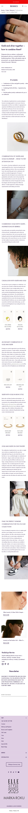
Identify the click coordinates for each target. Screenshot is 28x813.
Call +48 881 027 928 (6, 721)
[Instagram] (3, 664)
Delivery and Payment (6, 727)
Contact (3, 724)
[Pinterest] (5, 664)
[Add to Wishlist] (11, 312)
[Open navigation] (2, 6)
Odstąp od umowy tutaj (14, 764)
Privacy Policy (13, 707)
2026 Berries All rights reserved (14, 806)
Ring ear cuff (8, 384)
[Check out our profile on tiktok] (13, 772)
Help (2, 718)
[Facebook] (8, 664)
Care (2, 735)
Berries (3, 10)
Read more (6, 615)
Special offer (4, 744)
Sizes (2, 738)
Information (5, 757)
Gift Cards (3, 732)
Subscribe (24, 694)
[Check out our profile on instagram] (11, 772)
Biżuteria (12, 10)
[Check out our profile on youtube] (18, 772)
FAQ (2, 741)
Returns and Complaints (6, 729)
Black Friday (4, 747)
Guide (7, 10)
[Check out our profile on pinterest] (16, 772)
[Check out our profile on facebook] (8, 772)
